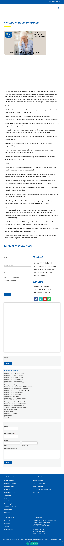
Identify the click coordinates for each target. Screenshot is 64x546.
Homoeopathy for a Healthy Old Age (14, 373)
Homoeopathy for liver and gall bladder (15, 398)
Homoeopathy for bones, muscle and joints (16, 388)
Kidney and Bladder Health (11, 400)
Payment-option (8, 504)
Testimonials (7, 495)
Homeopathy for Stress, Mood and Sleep (15, 402)
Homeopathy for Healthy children (13, 375)
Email (6, 272)
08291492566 (56, 2)
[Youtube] (45, 299)
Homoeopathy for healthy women (13, 377)
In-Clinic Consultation (39, 483)
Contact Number (9, 265)
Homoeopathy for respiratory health (14, 405)
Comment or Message (10, 280)
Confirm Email (16, 277)
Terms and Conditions (10, 506)
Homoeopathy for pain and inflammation (15, 403)
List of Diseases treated (10, 409)
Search (6, 357)
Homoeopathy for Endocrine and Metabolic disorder (18, 386)
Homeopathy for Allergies (11, 385)
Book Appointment (9, 417)
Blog (5, 498)
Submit (8, 294)
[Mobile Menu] (58, 8)
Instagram (7, 523)
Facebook (7, 521)
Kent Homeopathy (9, 480)
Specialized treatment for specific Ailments (16, 407)
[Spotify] (49, 299)
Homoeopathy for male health (12, 394)
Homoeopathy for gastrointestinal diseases (16, 383)
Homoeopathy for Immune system (13, 392)
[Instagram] (41, 299)
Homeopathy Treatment (10, 413)
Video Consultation (38, 486)
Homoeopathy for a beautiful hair (13, 381)
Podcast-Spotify (8, 529)
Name (6, 257)
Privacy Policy (8, 509)
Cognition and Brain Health (11, 396)
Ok (28, 543)
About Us (7, 489)
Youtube (6, 526)
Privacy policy (34, 543)
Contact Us (7, 501)
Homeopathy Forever (10, 483)
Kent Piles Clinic (9, 411)
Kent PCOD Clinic (9, 415)
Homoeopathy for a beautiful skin (13, 379)
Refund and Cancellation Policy (42, 489)
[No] (62, 542)
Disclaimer (7, 512)
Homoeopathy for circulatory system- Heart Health (18, 390)
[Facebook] (36, 299)
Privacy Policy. (34, 541)
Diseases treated (9, 486)
